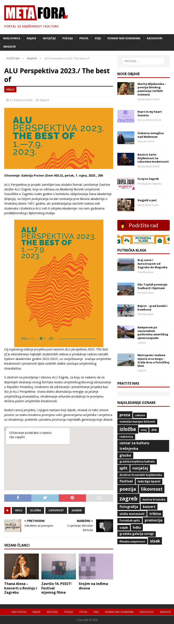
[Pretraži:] (143, 61)
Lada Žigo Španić (149, 481)
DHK (154, 430)
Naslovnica (11, 38)
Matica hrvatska (153, 499)
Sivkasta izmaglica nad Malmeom (151, 135)
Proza (83, 38)
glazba (125, 455)
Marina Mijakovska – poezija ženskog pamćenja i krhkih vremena (152, 89)
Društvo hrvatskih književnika (140, 475)
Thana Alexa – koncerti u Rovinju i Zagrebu (20, 588)
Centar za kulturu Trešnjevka (134, 446)
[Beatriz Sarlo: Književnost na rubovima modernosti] (125, 163)
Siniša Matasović (132, 514)
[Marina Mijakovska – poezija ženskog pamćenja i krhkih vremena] (125, 92)
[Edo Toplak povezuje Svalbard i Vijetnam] (125, 293)
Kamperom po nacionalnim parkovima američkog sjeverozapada (153, 332)
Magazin (9, 46)
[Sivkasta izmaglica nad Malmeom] (125, 141)
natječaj (140, 468)
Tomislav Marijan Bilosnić (137, 421)
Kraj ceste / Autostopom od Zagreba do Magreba (152, 263)
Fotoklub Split (129, 520)
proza (124, 414)
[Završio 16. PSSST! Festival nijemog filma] (58, 577)
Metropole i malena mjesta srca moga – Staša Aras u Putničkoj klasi (153, 360)
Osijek (123, 528)
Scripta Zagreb (148, 179)
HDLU (18, 510)
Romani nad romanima (124, 38)
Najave (31, 38)
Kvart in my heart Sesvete (150, 113)
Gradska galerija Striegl (136, 534)
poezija (127, 489)
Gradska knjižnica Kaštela (137, 461)
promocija (153, 520)
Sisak (155, 541)
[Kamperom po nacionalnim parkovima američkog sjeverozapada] (125, 336)
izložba (35, 510)
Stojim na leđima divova (93, 585)
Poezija (67, 38)
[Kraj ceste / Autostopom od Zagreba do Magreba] (125, 269)
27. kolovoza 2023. (21, 100)
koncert (149, 507)
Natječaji (49, 38)
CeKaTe (140, 415)
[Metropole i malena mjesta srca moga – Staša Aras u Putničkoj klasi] (125, 363)
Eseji (98, 38)
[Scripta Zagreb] (125, 187)
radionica (126, 436)
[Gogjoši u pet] (125, 209)
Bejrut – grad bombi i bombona (152, 307)
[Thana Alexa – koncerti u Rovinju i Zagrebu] (21, 577)
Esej (144, 430)
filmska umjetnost (132, 541)
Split (123, 468)
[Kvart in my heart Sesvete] (125, 120)
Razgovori (154, 38)
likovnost (56, 510)
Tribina (155, 514)
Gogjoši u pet (147, 200)
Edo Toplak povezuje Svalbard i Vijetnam (152, 286)
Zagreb (77, 510)
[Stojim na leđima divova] (96, 577)
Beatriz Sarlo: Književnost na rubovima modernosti (153, 158)
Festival (126, 481)
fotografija (128, 507)
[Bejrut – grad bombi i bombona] (125, 314)
